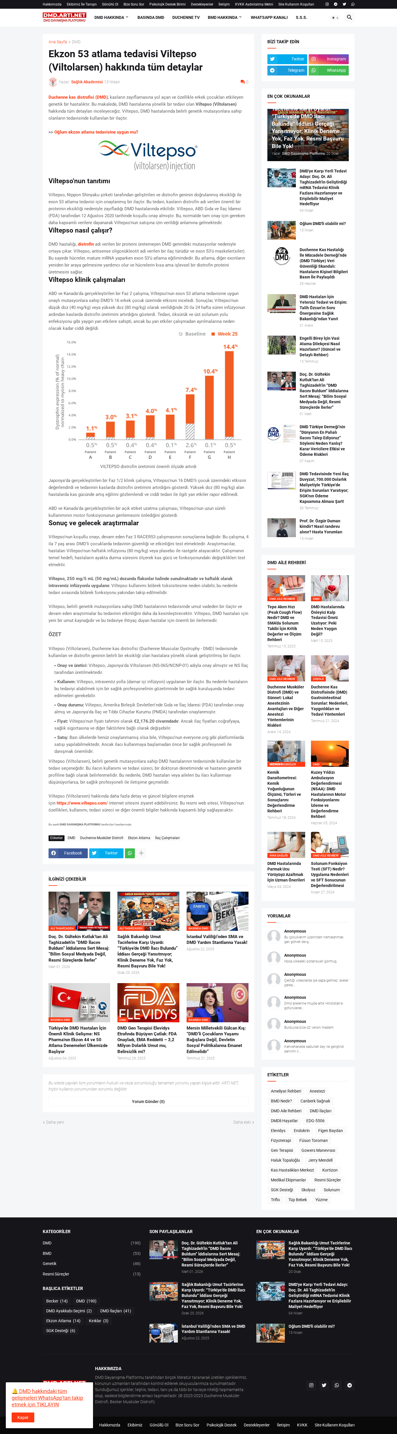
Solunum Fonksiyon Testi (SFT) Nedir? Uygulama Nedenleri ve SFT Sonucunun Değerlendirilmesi (330, 874)
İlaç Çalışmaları (167, 838)
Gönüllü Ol (110, 4)
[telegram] (335, 4)
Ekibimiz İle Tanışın (82, 4)
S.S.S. (301, 17)
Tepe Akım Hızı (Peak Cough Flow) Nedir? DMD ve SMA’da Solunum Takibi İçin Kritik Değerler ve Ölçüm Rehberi (284, 623)
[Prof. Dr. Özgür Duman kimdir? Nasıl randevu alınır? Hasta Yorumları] (281, 527)
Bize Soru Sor (134, 4)
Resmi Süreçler (327, 1180)
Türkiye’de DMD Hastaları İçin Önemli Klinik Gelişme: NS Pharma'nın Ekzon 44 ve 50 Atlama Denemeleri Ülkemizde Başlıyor (78, 1039)
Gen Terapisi (282, 1150)
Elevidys (278, 1130)
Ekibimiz (135, 1425)
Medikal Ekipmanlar (288, 1180)
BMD (92, 1253)
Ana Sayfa (58, 42)
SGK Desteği (282, 1189)
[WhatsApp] (130, 853)
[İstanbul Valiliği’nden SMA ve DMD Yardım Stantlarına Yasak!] (163, 1333)
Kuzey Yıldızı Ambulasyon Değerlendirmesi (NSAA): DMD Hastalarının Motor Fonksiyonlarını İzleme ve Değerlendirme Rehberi (328, 794)
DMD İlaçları (320, 1111)
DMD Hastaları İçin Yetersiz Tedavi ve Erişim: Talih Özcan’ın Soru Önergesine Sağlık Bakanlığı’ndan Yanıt (323, 307)
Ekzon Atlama (139, 838)
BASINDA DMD (150, 17)
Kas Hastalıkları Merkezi (292, 1170)
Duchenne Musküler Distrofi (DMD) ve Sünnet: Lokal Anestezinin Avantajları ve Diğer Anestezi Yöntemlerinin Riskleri (285, 706)
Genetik (92, 1263)
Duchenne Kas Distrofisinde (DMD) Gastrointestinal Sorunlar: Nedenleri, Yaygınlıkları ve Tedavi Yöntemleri (329, 701)
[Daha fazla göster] (141, 853)
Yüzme (321, 1199)
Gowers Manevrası (318, 1150)
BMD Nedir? (281, 1101)
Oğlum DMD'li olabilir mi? (323, 223)
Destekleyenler (202, 4)
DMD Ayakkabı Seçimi (69, 1311)
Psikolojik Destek (222, 1425)
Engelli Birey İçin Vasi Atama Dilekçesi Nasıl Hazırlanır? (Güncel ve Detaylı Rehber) (320, 346)
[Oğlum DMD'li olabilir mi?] (281, 230)
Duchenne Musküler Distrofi (101, 838)
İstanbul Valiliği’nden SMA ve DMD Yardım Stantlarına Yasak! (217, 939)
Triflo (275, 1199)
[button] (335, 18)
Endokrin (302, 1130)
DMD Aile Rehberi (286, 1111)
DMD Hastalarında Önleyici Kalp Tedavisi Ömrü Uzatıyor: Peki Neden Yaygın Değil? (328, 620)
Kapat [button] (22, 1417)
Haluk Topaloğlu (285, 1160)
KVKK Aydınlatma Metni (254, 4)
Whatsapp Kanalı (269, 17)
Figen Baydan (330, 1130)
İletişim (224, 4)
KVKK (302, 1425)
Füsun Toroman (313, 1140)
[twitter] (344, 4)
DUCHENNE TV (186, 17)
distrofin (86, 244)
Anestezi (317, 1091)
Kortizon (330, 1170)
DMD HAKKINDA (109, 17)
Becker (57, 1301)
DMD (76, 42)
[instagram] (327, 4)
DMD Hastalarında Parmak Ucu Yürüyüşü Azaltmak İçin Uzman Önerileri (286, 871)
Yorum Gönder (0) (148, 1101)
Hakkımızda (52, 4)
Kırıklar (98, 1320)
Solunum (332, 1189)
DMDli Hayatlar (284, 1120)
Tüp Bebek (297, 1199)
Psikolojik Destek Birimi (167, 4)
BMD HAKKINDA (222, 17)
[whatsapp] (353, 4)
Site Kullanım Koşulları (296, 4)
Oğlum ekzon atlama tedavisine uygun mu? (96, 132)
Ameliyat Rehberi (286, 1091)
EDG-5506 (315, 1120)
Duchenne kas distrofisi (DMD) (78, 97)
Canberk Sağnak (315, 1101)
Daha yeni (55, 1122)
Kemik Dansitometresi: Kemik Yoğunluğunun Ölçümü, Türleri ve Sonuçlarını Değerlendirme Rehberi (284, 791)
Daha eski (242, 1122)
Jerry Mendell (320, 1160)
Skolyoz (308, 1189)
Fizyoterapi (281, 1140)
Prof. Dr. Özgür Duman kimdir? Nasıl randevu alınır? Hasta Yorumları (321, 526)
